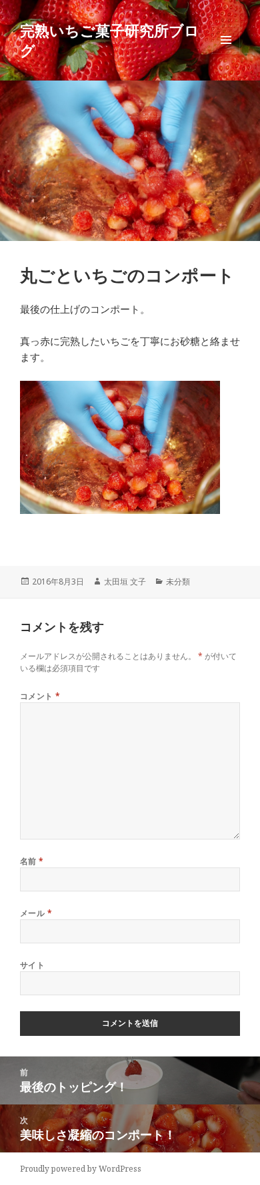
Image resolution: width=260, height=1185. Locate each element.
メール (36, 913)
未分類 (178, 581)
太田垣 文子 (125, 581)
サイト (32, 965)
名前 (32, 861)
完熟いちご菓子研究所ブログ (109, 40)
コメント (40, 696)
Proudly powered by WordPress (80, 1168)
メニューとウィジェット (226, 53)
